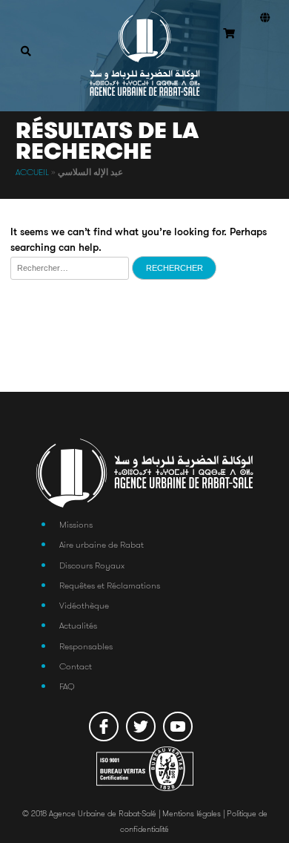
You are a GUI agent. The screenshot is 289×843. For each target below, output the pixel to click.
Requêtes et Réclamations (109, 585)
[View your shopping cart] (229, 34)
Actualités (78, 625)
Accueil (32, 172)
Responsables (86, 646)
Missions (76, 524)
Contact (75, 666)
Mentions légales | (194, 813)
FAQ (67, 686)
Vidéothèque (84, 605)
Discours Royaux (91, 565)
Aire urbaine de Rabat (101, 544)
